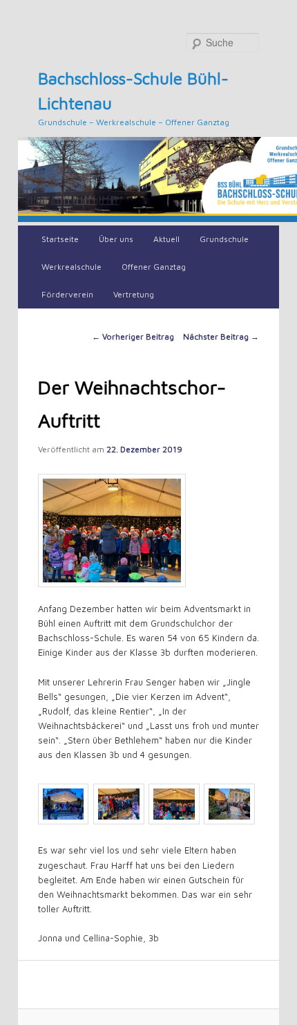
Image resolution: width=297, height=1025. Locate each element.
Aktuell (166, 239)
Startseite (60, 239)
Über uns (116, 239)
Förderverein (67, 294)
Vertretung (133, 294)
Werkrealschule (71, 266)
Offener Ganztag (154, 266)
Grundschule (224, 239)
